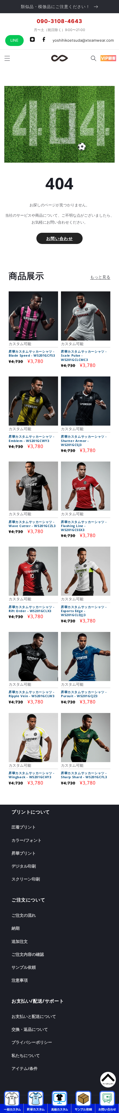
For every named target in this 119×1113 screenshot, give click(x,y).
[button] (7, 58)
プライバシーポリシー (32, 1042)
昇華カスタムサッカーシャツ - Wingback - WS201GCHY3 (32, 775)
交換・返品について (30, 1029)
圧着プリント (24, 827)
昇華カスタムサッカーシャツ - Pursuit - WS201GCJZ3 (84, 694)
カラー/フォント (27, 840)
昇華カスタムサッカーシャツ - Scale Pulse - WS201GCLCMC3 (84, 355)
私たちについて (26, 1055)
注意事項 (20, 980)
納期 (16, 928)
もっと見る (100, 277)
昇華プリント (24, 853)
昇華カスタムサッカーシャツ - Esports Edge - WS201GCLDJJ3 (84, 611)
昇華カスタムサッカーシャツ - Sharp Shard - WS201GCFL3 (84, 775)
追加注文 (20, 941)
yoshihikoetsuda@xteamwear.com (83, 40)
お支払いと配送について (34, 1016)
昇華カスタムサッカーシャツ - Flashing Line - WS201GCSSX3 (84, 526)
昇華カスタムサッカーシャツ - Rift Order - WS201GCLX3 (32, 609)
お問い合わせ (59, 238)
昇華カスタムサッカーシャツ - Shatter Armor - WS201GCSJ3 (84, 441)
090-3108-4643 (59, 21)
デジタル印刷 (24, 866)
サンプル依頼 (24, 967)
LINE (14, 40)
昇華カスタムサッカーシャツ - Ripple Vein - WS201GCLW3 (32, 694)
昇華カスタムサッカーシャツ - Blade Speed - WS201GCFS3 (32, 353)
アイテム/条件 (25, 1068)
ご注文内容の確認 (28, 954)
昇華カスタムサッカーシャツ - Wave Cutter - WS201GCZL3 (32, 524)
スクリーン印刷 (26, 879)
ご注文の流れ (24, 915)
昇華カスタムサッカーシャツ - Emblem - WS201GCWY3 (32, 439)
